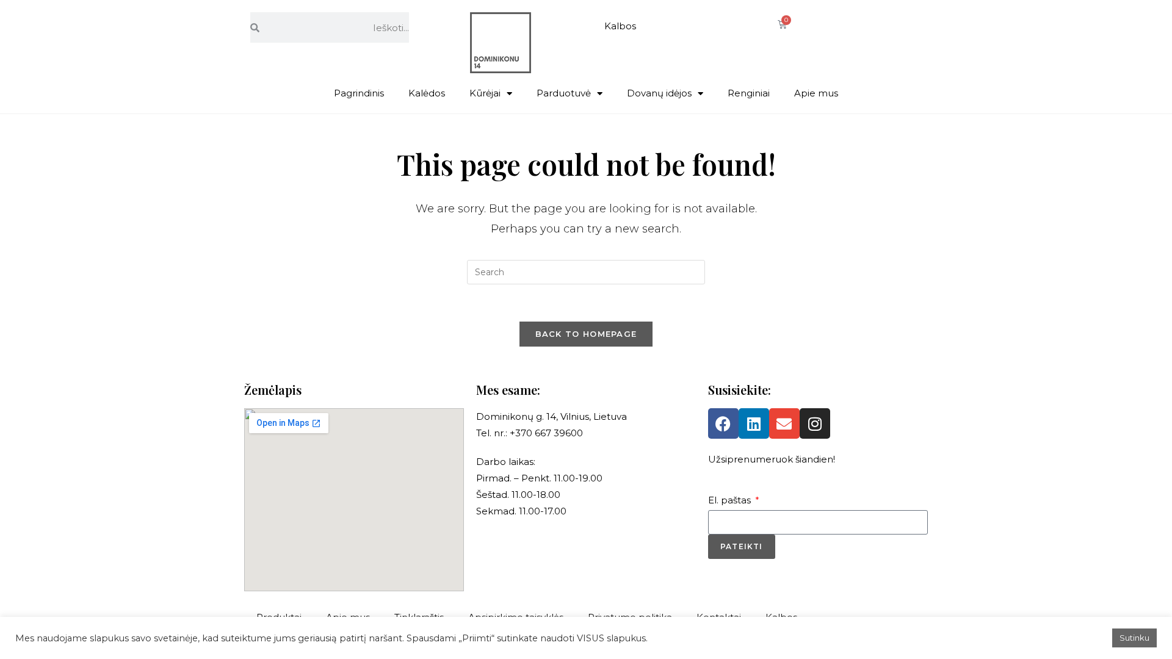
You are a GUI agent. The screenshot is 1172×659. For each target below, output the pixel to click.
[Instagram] (815, 423)
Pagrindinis (359, 93)
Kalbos (620, 26)
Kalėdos (426, 93)
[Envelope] (784, 423)
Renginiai (749, 93)
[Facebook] (723, 423)
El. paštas (730, 500)
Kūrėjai (485, 93)
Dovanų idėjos (659, 93)
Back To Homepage (586, 334)
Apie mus (816, 93)
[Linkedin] (754, 423)
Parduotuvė (564, 93)
